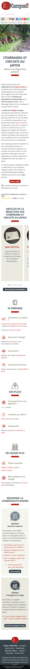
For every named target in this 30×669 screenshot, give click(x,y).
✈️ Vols (20, 23)
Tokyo (17, 123)
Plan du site (19, 653)
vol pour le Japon (15, 330)
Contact (22, 651)
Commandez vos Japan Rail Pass (12, 324)
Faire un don (9, 648)
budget (13, 110)
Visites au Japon (6, 470)
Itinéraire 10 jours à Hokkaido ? (14, 555)
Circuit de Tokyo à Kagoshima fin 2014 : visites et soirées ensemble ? (15, 618)
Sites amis (9, 653)
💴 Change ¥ (12, 23)
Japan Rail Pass (12, 247)
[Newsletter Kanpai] (13, 19)
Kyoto (23, 123)
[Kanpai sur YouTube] (25, 19)
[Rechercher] (27, 14)
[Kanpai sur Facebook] (17, 19)
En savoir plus (19, 667)
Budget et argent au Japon (10, 467)
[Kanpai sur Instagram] (22, 19)
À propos (22, 646)
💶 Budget (4, 23)
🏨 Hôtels (26, 23)
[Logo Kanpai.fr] (15, 5)
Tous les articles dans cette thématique (15, 289)
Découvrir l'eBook (15, 181)
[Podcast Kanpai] (27, 19)
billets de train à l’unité (19, 326)
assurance (12, 342)
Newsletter (20, 648)
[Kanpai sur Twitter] (19, 19)
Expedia (21, 355)
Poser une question (15, 571)
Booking (4, 358)
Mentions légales (11, 651)
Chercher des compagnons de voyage (15, 626)
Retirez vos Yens (6, 419)
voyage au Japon (20, 87)
